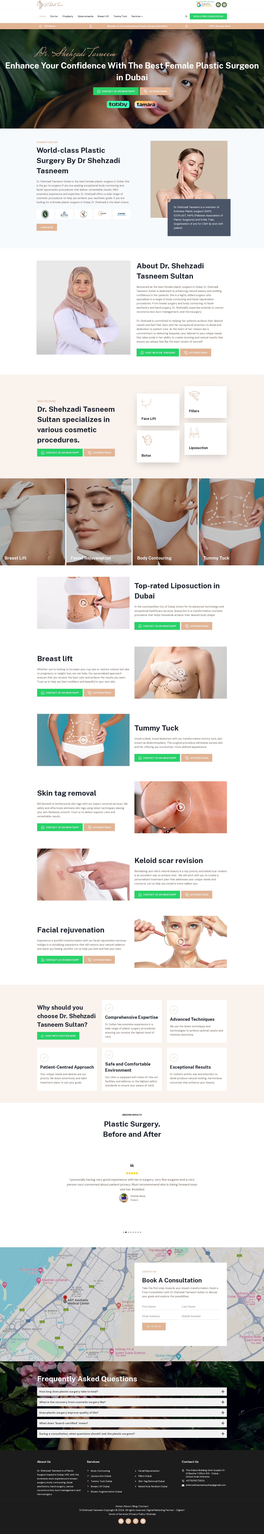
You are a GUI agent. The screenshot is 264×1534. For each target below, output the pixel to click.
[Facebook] (218, 4)
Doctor (54, 16)
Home (42, 16)
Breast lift (55, 658)
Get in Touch (154, 1326)
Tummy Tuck (120, 16)
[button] (83, 603)
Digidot (180, 1510)
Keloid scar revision (168, 860)
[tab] (123, 1232)
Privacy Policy (137, 1514)
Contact (143, 1506)
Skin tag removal (66, 793)
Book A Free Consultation (208, 16)
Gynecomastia (85, 16)
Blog (135, 1506)
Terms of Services (118, 1514)
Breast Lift (103, 16)
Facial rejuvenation (71, 929)
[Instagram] (224, 4)
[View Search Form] (186, 16)
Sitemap (151, 1514)
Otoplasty (67, 16)
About (127, 1506)
